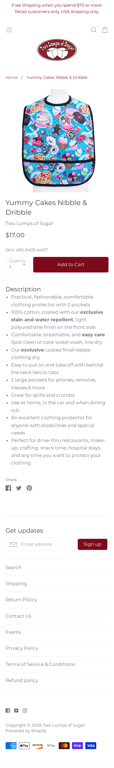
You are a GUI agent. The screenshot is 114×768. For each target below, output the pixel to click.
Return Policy (21, 599)
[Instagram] (23, 710)
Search (14, 567)
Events (13, 632)
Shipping (16, 583)
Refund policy (22, 680)
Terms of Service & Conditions (40, 664)
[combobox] (17, 264)
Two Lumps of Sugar (29, 223)
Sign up (93, 544)
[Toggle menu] (9, 29)
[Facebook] (5, 710)
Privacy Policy (22, 648)
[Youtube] (14, 710)
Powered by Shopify (26, 730)
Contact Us (18, 616)
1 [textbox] (10, 267)
